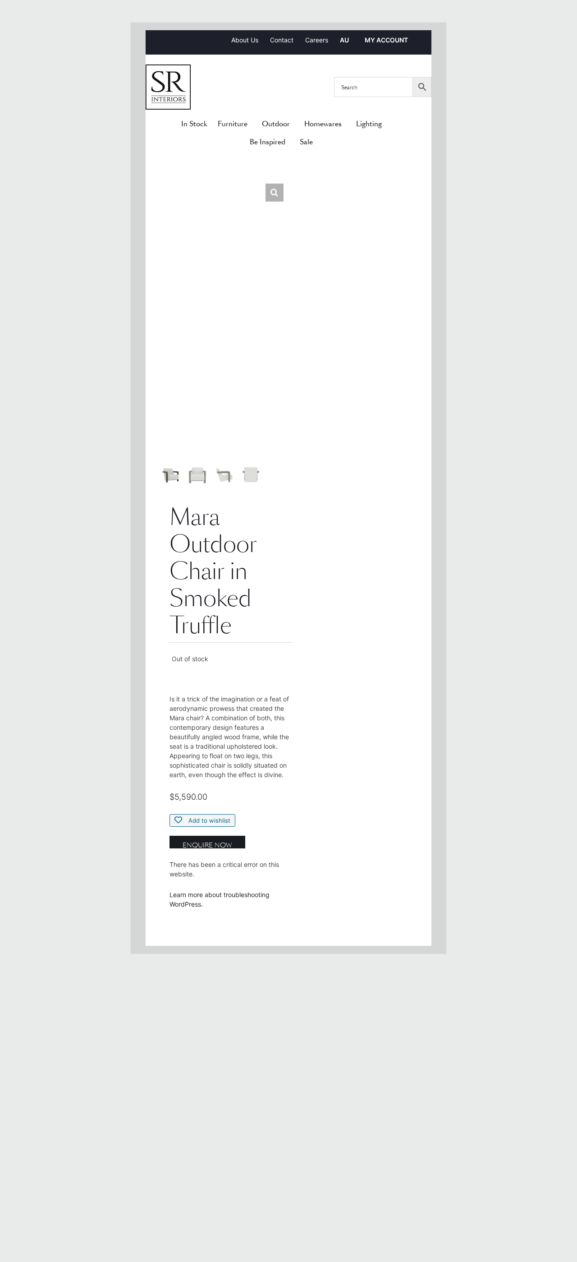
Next (277, 337)
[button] (275, 193)
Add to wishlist (208, 820)
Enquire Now (207, 844)
